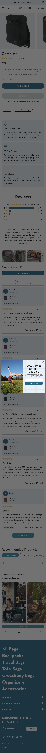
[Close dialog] (43, 362)
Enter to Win (34, 383)
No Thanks (34, 386)
